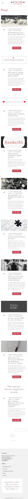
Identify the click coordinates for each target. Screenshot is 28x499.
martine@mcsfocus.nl (6, 459)
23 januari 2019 (17, 151)
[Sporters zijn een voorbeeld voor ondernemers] (14, 265)
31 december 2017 (18, 316)
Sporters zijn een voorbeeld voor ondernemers (15, 278)
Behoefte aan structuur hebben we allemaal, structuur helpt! (16, 360)
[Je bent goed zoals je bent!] (14, 225)
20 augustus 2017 (18, 356)
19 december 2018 (18, 193)
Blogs (10, 30)
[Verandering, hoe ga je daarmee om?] (14, 21)
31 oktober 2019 (17, 112)
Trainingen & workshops (8, 471)
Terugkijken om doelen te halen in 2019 (16, 197)
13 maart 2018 (17, 274)
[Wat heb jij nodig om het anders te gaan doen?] (14, 61)
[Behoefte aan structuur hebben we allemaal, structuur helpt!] (14, 346)
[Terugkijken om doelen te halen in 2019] (14, 183)
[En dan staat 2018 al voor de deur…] (14, 306)
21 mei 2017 (16, 399)
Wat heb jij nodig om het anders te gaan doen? (15, 74)
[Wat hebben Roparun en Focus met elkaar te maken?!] (14, 389)
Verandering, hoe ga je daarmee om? (16, 33)
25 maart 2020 (17, 30)
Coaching (5, 468)
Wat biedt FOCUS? (7, 466)
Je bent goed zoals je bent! (16, 238)
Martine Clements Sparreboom (15, 29)
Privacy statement (18, 498)
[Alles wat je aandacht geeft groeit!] (14, 142)
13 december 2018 (18, 234)
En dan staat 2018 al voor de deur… (16, 319)
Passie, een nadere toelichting (16, 115)
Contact (4, 475)
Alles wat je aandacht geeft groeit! (15, 155)
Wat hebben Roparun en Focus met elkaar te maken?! (16, 404)
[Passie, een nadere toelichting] (14, 102)
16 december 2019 (18, 70)
